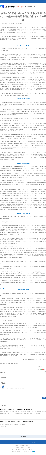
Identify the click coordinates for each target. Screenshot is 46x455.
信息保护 (37, 442)
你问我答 (28, 442)
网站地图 (41, 442)
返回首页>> (2, 372)
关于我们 (9, 442)
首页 (26, 6)
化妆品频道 (30, 6)
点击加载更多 (23, 436)
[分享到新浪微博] (43, 369)
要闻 (34, 6)
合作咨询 (32, 442)
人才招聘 (14, 442)
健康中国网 (4, 442)
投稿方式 (23, 442)
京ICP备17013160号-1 (29, 449)
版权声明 (18, 442)
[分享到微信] (41, 369)
